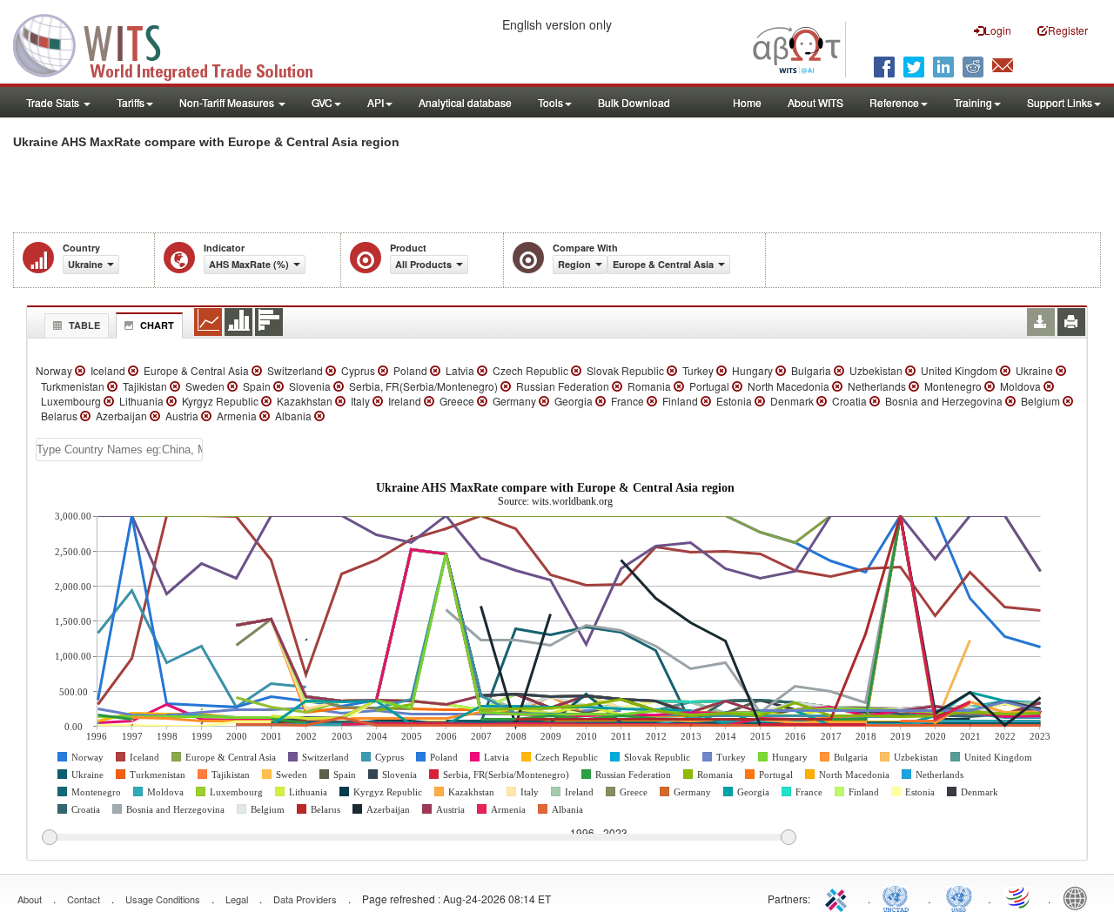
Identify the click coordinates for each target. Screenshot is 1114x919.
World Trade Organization (1019, 897)
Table (84, 325)
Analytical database (465, 102)
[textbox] (119, 449)
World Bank (1079, 897)
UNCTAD (899, 897)
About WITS (815, 102)
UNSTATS (959, 897)
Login (997, 30)
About (29, 899)
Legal (236, 899)
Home (747, 102)
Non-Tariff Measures (228, 102)
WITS (174, 43)
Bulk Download (634, 102)
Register (1068, 30)
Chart (157, 325)
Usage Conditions (162, 899)
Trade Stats (54, 102)
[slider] (419, 838)
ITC (839, 897)
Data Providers (305, 899)
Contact (83, 899)
